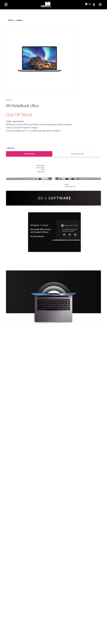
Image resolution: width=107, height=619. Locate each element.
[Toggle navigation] (6, 4)
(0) (89, 4)
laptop (19, 20)
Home (10, 20)
